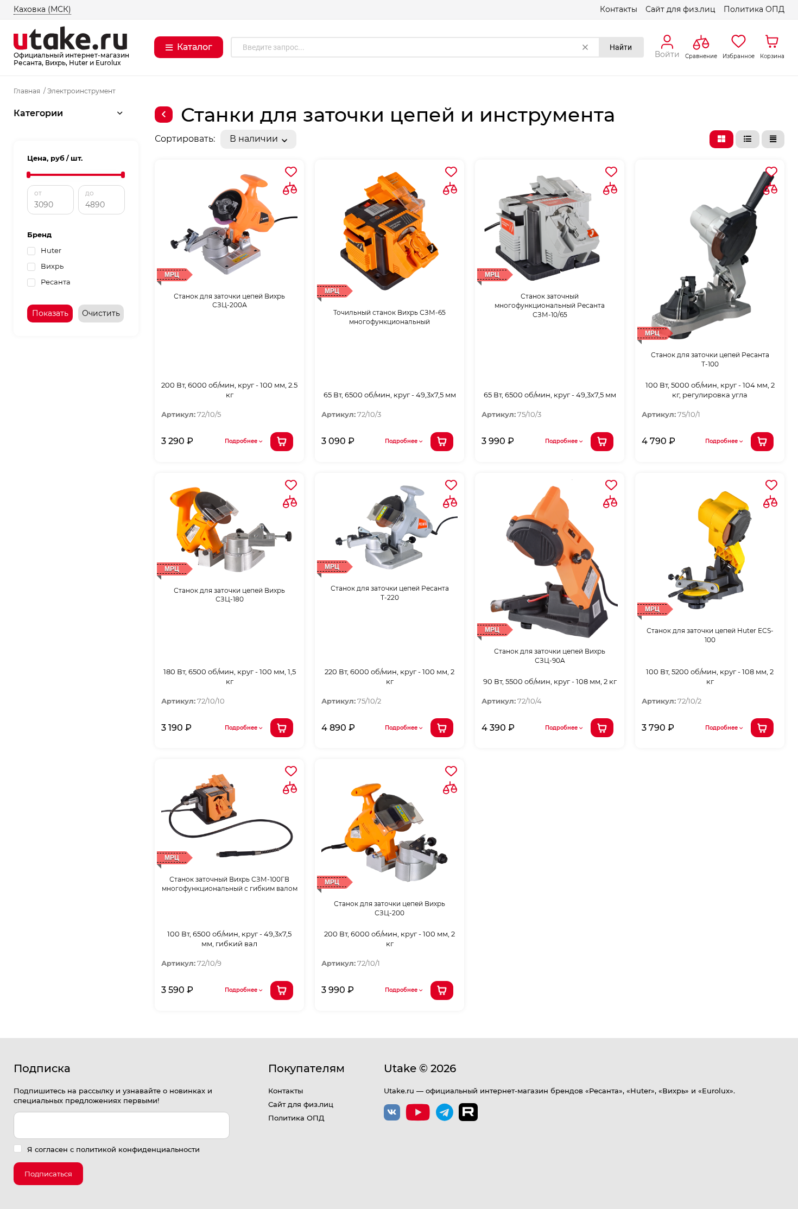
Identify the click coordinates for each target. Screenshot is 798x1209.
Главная (27, 91)
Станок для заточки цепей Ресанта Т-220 (390, 593)
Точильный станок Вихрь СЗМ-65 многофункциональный (389, 317)
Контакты (618, 9)
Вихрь (52, 266)
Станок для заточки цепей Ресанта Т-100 (710, 359)
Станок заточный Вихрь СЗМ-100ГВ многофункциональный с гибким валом (229, 883)
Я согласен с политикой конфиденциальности (113, 1149)
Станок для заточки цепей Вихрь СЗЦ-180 (229, 595)
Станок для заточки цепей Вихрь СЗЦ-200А (229, 300)
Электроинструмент (81, 91)
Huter (51, 250)
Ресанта (56, 282)
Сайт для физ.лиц (680, 9)
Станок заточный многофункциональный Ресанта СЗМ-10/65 (550, 305)
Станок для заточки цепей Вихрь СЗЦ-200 (389, 908)
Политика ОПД (754, 9)
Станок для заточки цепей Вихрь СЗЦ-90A (549, 655)
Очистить (101, 313)
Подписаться (48, 1173)
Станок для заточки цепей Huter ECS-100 (710, 635)
